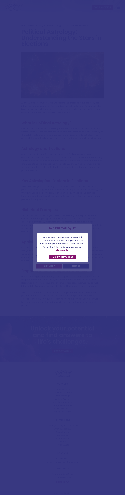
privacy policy (62, 250)
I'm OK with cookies (62, 256)
